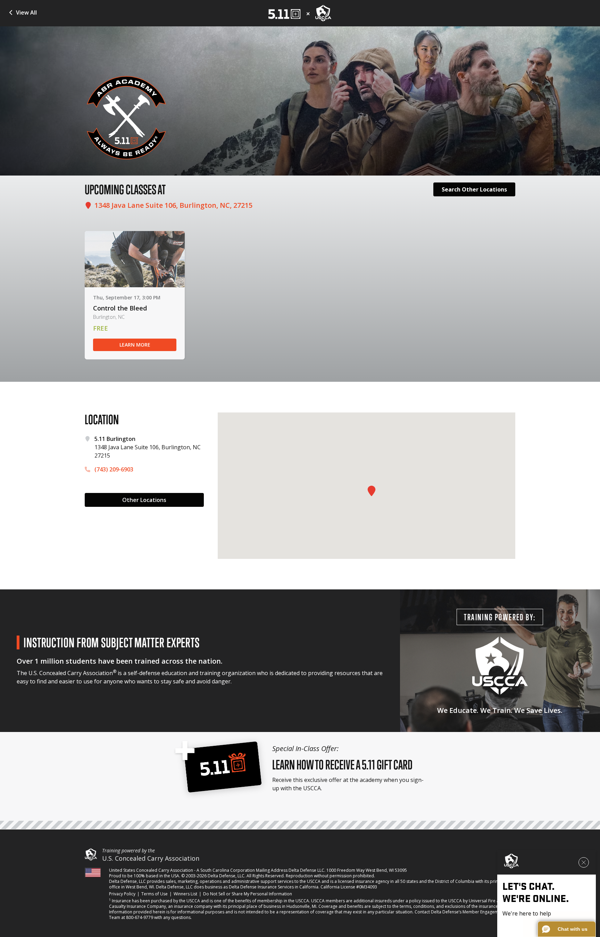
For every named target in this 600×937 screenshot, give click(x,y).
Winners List (185, 894)
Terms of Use (154, 894)
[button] (567, 929)
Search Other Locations (474, 189)
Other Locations (144, 500)
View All (26, 12)
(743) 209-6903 (113, 469)
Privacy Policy (122, 894)
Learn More (134, 344)
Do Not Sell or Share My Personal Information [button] (247, 894)
